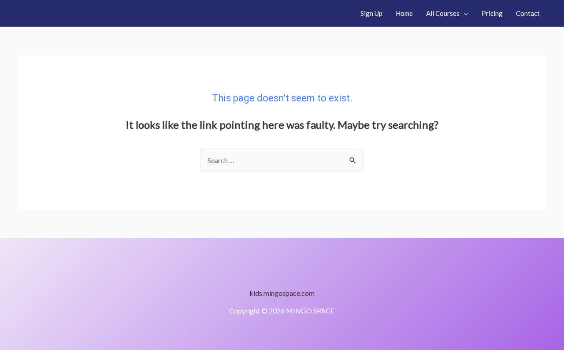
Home (404, 13)
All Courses (443, 13)
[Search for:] (282, 160)
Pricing (492, 13)
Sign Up (371, 13)
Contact (528, 13)
